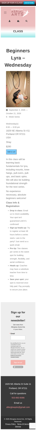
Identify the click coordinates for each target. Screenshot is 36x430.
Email (13, 333)
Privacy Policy (10, 424)
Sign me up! (18, 362)
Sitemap (18, 426)
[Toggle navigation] (5, 12)
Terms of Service (23, 424)
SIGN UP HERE (29, 3)
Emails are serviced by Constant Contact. (16, 356)
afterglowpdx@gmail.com (18, 407)
